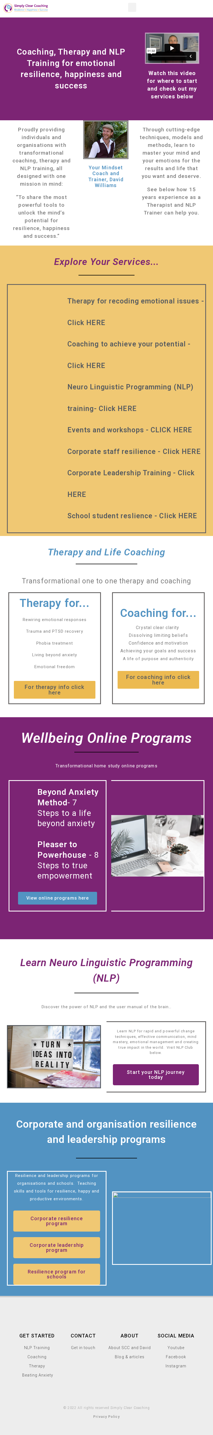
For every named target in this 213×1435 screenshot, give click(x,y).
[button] (132, 7)
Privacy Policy (106, 1417)
